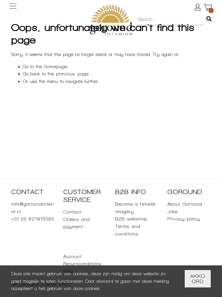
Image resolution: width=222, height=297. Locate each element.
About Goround (184, 204)
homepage (56, 66)
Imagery (124, 211)
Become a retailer (135, 204)
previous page (72, 73)
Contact (72, 211)
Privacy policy (183, 218)
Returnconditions (82, 263)
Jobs (172, 211)
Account (72, 256)
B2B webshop (131, 218)
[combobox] (169, 20)
